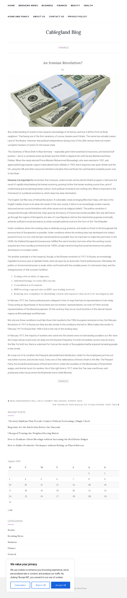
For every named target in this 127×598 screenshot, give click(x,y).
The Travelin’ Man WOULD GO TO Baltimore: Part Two (85, 404)
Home (11, 5)
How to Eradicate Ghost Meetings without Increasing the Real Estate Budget (48, 439)
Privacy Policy (77, 16)
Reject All (41, 585)
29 (89, 496)
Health (88, 5)
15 (89, 484)
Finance (62, 5)
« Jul (10, 510)
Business (47, 5)
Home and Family (18, 16)
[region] (40, 575)
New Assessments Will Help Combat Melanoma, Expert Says (45, 401)
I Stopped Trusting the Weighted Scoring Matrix (33, 433)
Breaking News (28, 5)
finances (63, 381)
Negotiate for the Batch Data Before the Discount (34, 427)
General (12, 554)
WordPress (81, 588)
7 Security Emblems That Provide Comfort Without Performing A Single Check (49, 421)
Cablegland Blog (63, 32)
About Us (39, 16)
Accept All (60, 585)
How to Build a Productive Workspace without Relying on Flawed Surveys (46, 445)
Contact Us (56, 16)
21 (74, 490)
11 (26, 484)
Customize (20, 585)
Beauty (75, 5)
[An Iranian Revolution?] (63, 101)
